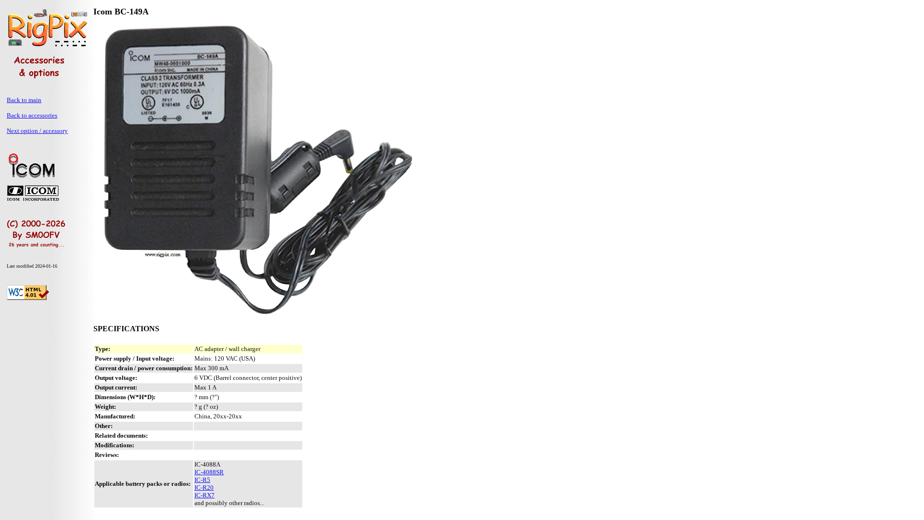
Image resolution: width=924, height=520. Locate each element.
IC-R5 (202, 479)
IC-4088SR (209, 472)
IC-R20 (204, 487)
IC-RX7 (204, 495)
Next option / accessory (37, 130)
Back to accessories (32, 115)
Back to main (24, 100)
